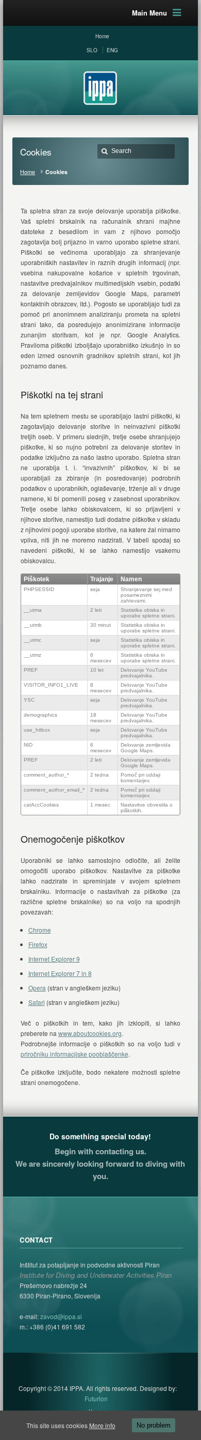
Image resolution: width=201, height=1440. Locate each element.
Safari (36, 1002)
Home (27, 172)
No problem (154, 1425)
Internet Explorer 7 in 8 (60, 973)
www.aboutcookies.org (90, 1033)
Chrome (39, 929)
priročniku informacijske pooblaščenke (74, 1053)
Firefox (37, 944)
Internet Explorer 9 (54, 958)
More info (102, 1425)
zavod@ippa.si (60, 1316)
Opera (37, 987)
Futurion (96, 1398)
